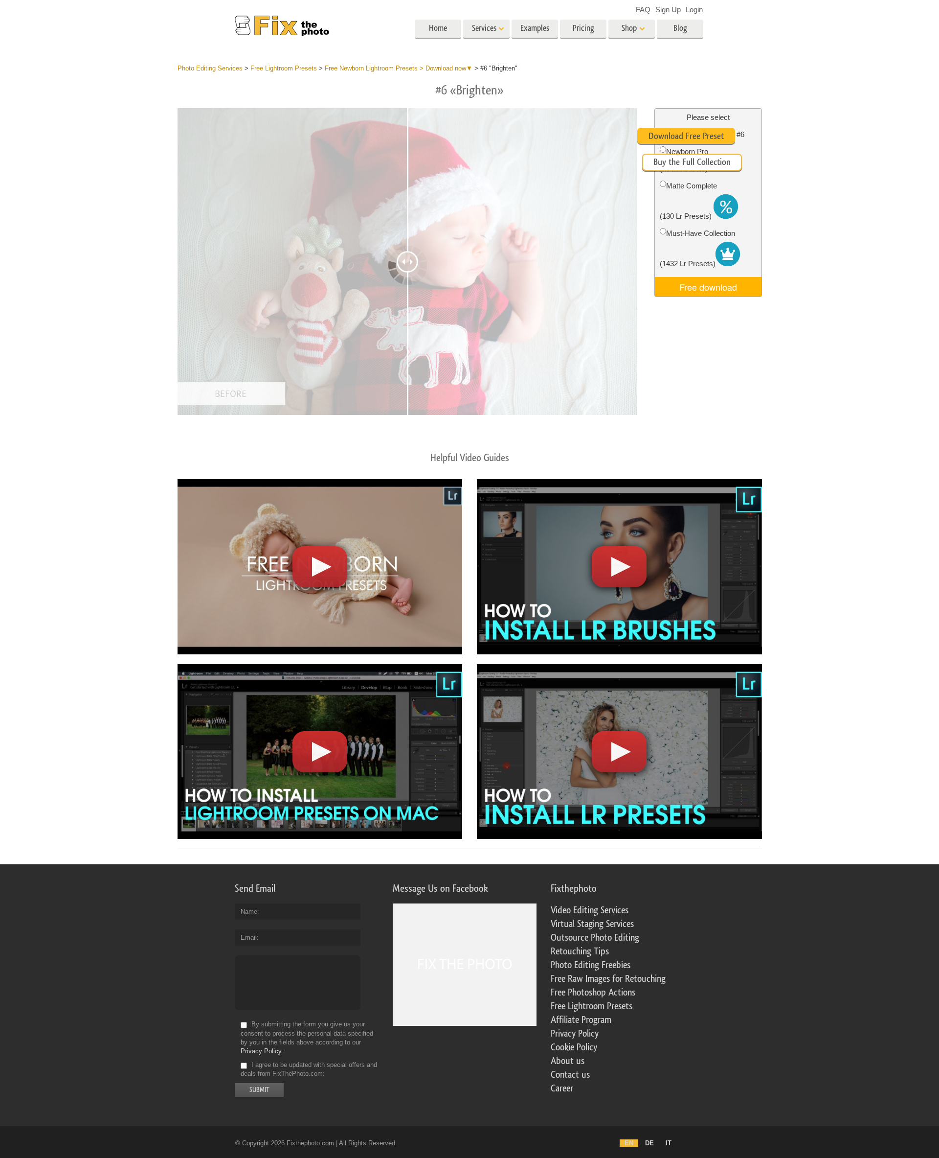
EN (629, 1143)
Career (562, 1088)
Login (694, 9)
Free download (708, 286)
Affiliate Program (581, 1020)
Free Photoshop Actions (593, 992)
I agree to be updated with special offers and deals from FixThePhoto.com (309, 1069)
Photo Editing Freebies (590, 965)
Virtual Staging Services (592, 924)
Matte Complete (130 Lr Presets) (688, 201)
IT (668, 1143)
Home (438, 28)
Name (249, 911)
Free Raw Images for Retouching (608, 979)
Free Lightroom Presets (591, 1006)
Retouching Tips (580, 951)
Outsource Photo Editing (595, 938)
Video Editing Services (589, 910)
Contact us (570, 1075)
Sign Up (668, 9)
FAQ (643, 9)
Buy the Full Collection (692, 162)
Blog (680, 28)
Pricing (583, 28)
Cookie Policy (574, 1047)
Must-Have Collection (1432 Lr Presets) (697, 248)
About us (567, 1061)
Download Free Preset (686, 136)
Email (249, 937)
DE (649, 1143)
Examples (534, 28)
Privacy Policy (261, 1051)
